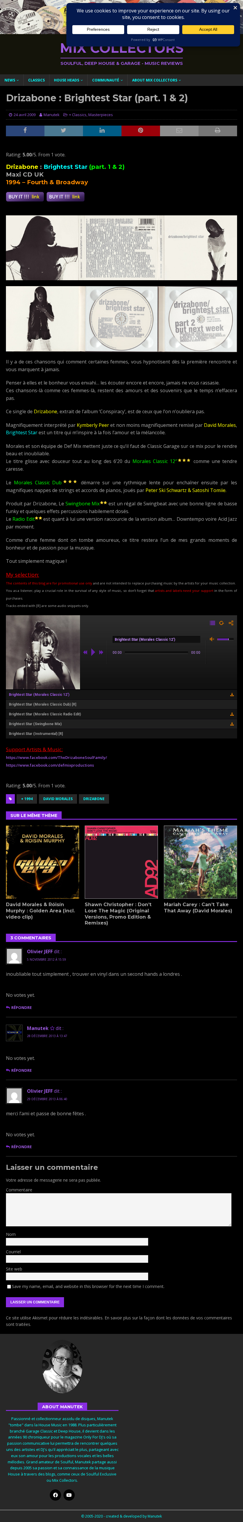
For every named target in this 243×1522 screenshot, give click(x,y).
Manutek (52, 114)
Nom (11, 1234)
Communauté (105, 80)
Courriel (13, 1252)
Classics (36, 80)
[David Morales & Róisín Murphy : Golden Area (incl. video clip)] (42, 862)
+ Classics (78, 114)
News (9, 80)
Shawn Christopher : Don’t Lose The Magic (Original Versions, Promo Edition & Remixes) (118, 914)
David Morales (58, 798)
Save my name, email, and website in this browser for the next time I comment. (88, 1286)
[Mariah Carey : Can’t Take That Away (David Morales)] (200, 862)
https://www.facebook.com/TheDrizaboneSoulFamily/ (56, 757)
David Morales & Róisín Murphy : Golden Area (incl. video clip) (40, 911)
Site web (14, 1269)
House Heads (66, 80)
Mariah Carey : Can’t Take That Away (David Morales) (198, 908)
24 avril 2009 (25, 114)
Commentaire (19, 1190)
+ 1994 (27, 798)
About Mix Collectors (154, 80)
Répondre (21, 1008)
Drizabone (94, 798)
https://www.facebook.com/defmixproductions (50, 765)
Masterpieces (100, 114)
